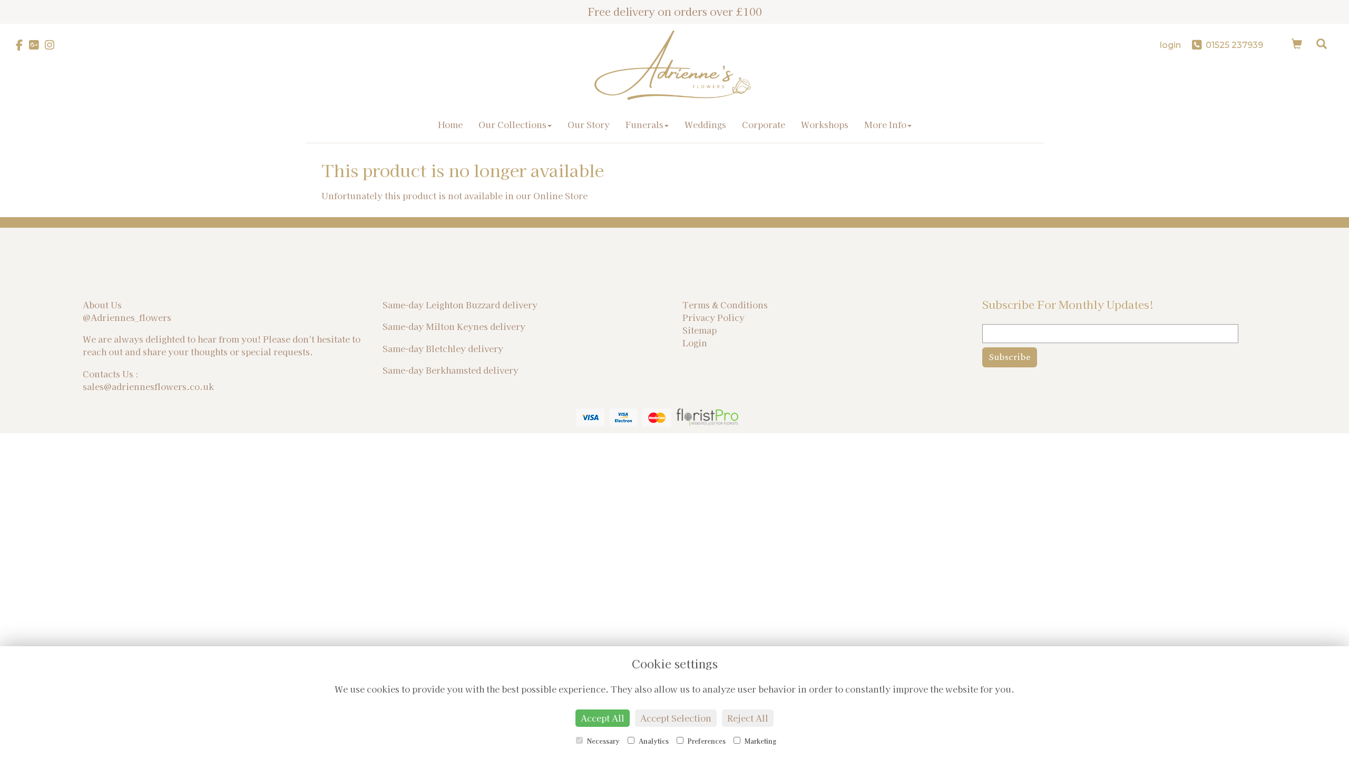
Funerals (644, 124)
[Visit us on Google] (37, 45)
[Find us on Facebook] (22, 45)
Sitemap (699, 330)
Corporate (763, 124)
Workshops (824, 124)
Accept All (602, 718)
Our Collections (512, 124)
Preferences (706, 740)
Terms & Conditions (725, 304)
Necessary (602, 740)
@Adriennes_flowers (127, 317)
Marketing (759, 740)
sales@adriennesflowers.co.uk (148, 386)
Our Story (589, 124)
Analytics (653, 740)
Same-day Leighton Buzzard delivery (460, 304)
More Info (885, 124)
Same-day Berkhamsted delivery (451, 370)
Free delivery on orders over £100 (675, 11)
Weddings (705, 124)
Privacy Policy (713, 317)
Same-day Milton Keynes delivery (454, 326)
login (1170, 45)
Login (694, 342)
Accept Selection (675, 718)
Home (450, 124)
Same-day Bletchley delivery (443, 348)
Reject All (747, 718)
